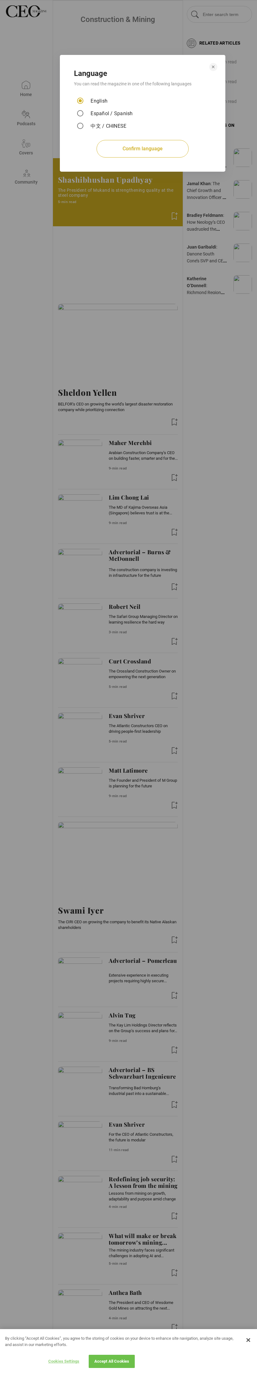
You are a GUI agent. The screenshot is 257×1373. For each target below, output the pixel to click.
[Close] (248, 1340)
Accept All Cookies (111, 1361)
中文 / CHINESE (108, 126)
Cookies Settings (63, 1361)
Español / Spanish (112, 113)
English (99, 101)
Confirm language (143, 149)
